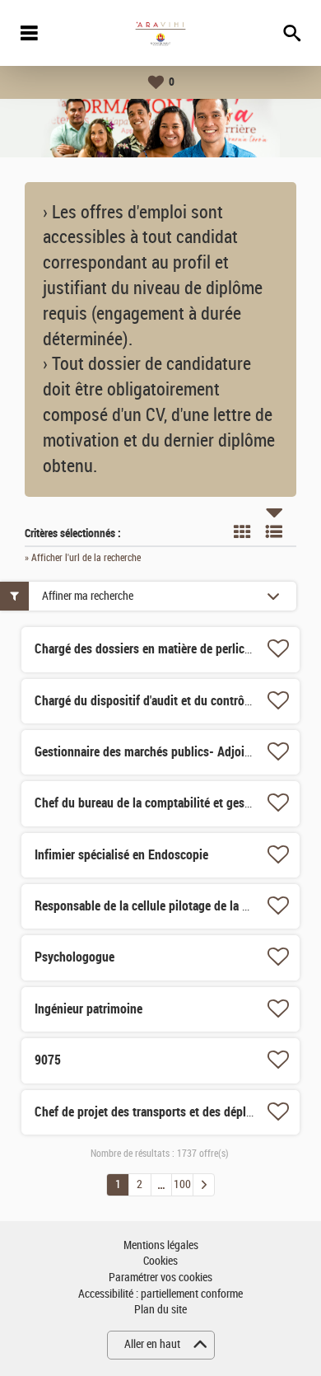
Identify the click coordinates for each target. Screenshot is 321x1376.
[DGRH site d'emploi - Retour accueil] (160, 33)
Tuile (242, 531)
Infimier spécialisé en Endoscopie (121, 855)
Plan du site (160, 1310)
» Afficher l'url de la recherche (83, 558)
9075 (48, 1060)
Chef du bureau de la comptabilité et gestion (150, 803)
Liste (274, 531)
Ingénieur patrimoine (88, 1009)
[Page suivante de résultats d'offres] (203, 1185)
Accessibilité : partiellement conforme (160, 1294)
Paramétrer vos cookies (160, 1278)
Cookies (160, 1261)
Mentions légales (160, 1245)
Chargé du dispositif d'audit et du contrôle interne (164, 701)
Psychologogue (74, 957)
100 (182, 1184)
